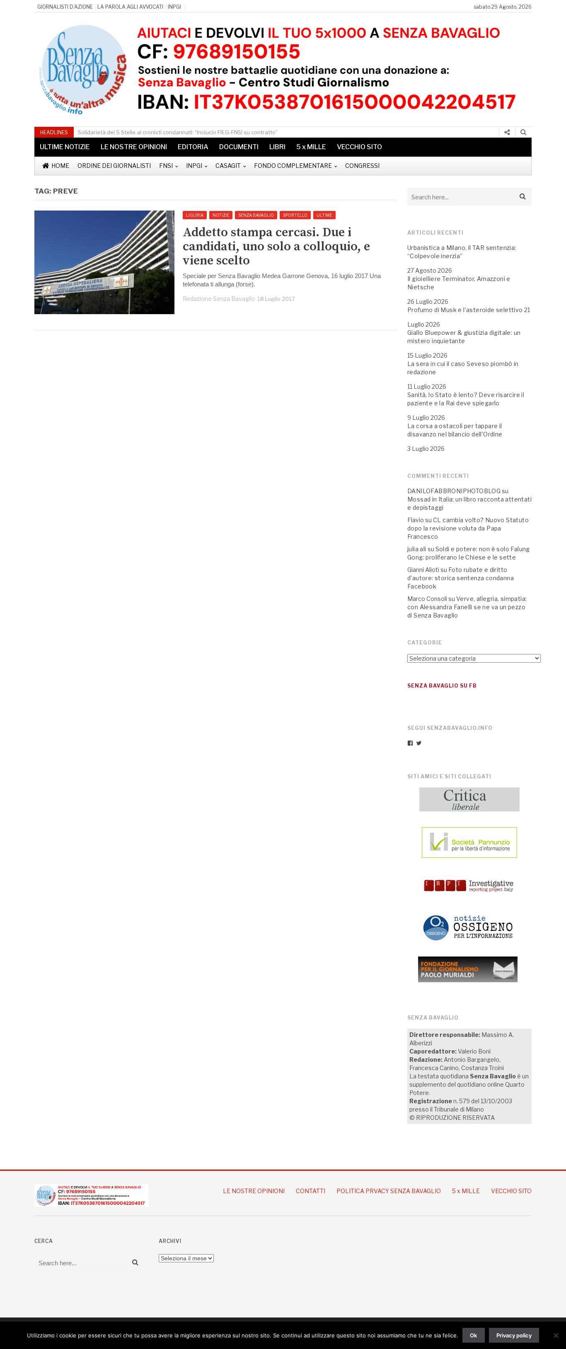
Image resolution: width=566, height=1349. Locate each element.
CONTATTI (310, 1190)
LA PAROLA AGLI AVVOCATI (130, 7)
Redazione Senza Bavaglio (219, 298)
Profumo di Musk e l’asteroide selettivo (465, 309)
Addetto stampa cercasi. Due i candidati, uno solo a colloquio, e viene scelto (276, 246)
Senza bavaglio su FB (442, 686)
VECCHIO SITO (359, 147)
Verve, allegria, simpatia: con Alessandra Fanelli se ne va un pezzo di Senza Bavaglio (467, 607)
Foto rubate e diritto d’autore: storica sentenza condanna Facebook (460, 578)
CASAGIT (228, 165)
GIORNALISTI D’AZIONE (65, 7)
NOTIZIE (221, 215)
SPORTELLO (295, 215)
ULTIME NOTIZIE (65, 147)
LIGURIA (194, 215)
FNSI (166, 165)
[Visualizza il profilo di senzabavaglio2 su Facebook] (410, 743)
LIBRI (277, 147)
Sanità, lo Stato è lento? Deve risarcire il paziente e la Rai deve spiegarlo (465, 399)
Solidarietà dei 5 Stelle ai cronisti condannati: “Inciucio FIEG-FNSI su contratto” (178, 132)
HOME (60, 165)
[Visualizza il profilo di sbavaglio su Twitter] (419, 743)
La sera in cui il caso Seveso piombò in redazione (463, 367)
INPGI (174, 7)
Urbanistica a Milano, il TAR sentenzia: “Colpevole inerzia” (461, 251)
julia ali (416, 548)
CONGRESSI (362, 165)
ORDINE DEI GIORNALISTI (114, 165)
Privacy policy (514, 1335)
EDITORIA (193, 147)
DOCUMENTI (239, 147)
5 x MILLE (311, 147)
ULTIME (324, 215)
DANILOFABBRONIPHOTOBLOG (454, 490)
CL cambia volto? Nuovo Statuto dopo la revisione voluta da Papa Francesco (468, 528)
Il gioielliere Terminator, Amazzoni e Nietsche (458, 283)
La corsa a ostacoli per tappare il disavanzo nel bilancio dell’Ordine (455, 430)
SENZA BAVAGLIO (256, 215)
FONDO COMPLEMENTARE (293, 165)
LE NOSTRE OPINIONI (134, 147)
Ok (473, 1335)
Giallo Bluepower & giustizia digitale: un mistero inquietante (463, 336)
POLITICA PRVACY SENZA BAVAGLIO (388, 1190)
